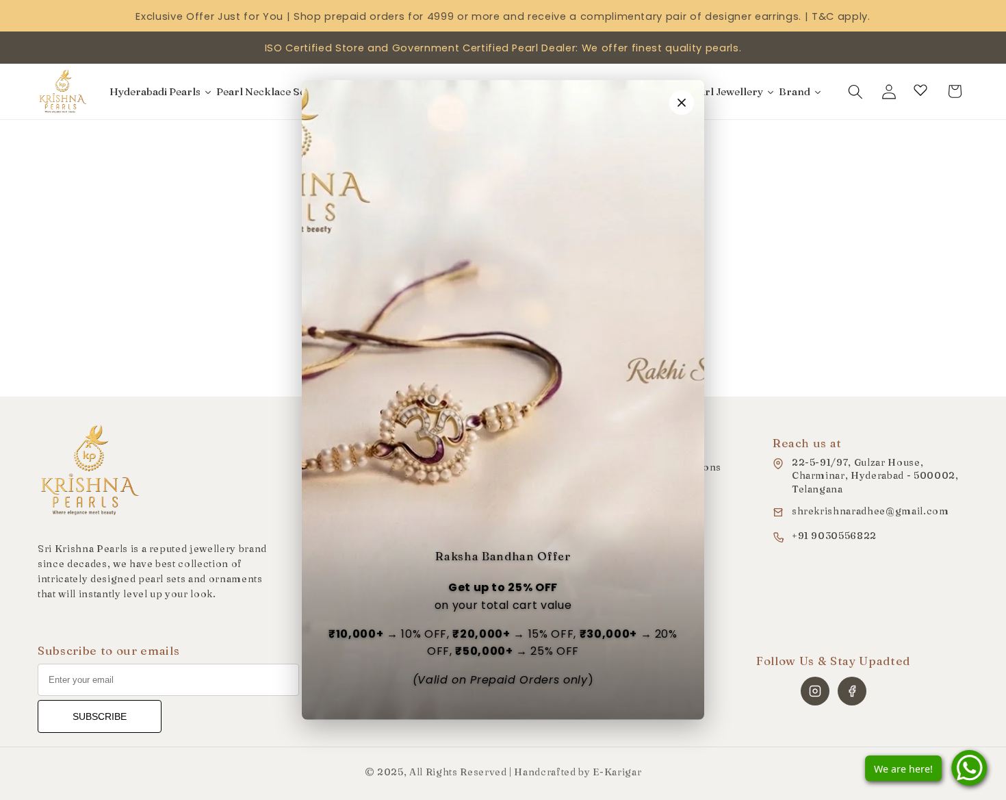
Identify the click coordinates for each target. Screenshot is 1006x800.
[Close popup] (681, 102)
